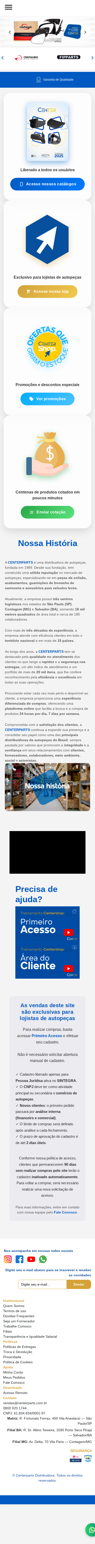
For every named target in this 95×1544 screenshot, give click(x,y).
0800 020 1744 (15, 1408)
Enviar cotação (51, 512)
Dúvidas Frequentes (18, 1316)
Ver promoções (51, 399)
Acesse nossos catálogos (51, 184)
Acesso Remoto (15, 1393)
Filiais (7, 1331)
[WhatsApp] (43, 1259)
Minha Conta (13, 1372)
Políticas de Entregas (19, 1347)
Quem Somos (13, 1306)
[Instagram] (8, 1259)
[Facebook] (19, 1259)
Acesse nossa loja (51, 291)
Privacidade (12, 1357)
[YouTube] (31, 1259)
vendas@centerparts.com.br (25, 1403)
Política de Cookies (18, 1362)
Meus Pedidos (14, 1377)
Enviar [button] (79, 1284)
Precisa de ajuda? (36, 894)
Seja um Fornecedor (19, 1321)
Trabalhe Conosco (17, 1326)
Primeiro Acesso (47, 1036)
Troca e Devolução (17, 1352)
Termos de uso (14, 1311)
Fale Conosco (65, 1212)
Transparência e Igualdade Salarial (30, 1336)
